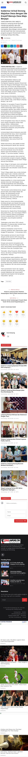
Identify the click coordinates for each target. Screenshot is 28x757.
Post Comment (19, 521)
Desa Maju (8, 281)
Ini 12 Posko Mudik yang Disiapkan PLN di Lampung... (17, 563)
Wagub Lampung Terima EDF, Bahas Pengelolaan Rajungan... (11, 489)
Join (25, 600)
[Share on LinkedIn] (11, 46)
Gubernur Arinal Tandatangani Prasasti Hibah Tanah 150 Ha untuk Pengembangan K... (14, 300)
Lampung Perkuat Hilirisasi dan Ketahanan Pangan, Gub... (14, 415)
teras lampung (11, 333)
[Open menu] (2, 2)
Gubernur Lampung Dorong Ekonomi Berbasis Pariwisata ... (12, 464)
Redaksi (24, 612)
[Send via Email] (18, 46)
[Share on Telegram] (14, 46)
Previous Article (15, 289)
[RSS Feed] (8, 336)
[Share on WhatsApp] (8, 46)
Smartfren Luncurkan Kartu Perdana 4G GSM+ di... (17, 580)
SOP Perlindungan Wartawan (18, 613)
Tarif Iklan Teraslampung (15, 617)
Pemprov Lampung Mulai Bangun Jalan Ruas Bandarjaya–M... (12, 391)
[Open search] (25, 2)
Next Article (13, 298)
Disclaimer (23, 615)
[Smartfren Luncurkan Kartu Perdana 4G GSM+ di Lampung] (5, 582)
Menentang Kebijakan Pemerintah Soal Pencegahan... (18, 572)
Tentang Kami (17, 612)
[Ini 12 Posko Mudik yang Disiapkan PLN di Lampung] (5, 565)
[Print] (21, 46)
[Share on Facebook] (2, 46)
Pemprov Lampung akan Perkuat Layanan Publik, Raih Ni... (13, 440)
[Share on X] (5, 46)
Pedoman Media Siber (13, 615)
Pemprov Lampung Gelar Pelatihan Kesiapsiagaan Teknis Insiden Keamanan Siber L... (14, 293)
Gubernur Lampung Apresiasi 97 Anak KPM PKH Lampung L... (14, 366)
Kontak (24, 617)
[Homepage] (14, 2)
